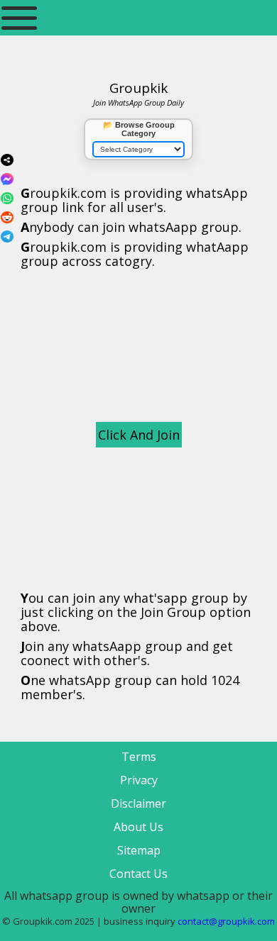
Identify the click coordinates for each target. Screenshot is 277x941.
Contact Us (138, 873)
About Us (138, 827)
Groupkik (138, 88)
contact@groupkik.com (226, 921)
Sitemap (139, 850)
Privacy (139, 780)
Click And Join (139, 434)
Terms (138, 756)
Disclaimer (138, 803)
